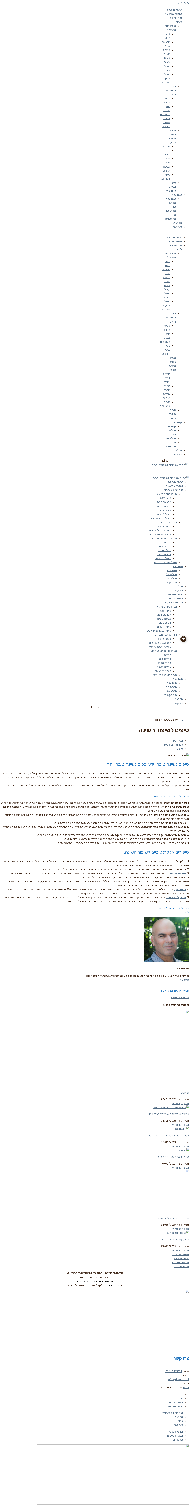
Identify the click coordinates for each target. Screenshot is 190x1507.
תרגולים (185, 1092)
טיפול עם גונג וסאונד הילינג (174, 1239)
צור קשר (177, 227)
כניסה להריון (164, 526)
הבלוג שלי (170, 210)
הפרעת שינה (164, 502)
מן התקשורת (170, 582)
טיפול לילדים (164, 514)
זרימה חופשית (174, 9)
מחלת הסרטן (164, 550)
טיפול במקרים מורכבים (165, 78)
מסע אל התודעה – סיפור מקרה (172, 1157)
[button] (176, 232)
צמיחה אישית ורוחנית (166, 122)
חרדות (166, 146)
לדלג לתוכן (183, 3)
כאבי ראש (165, 498)
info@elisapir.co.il (178, 1379)
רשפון (186, 1387)
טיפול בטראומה (163, 558)
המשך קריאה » (180, 1103)
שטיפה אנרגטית (173, 13)
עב (167, 461)
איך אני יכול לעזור (173, 490)
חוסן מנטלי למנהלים (165, 110)
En (162, 461)
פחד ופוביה (165, 546)
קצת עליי (177, 194)
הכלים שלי (171, 574)
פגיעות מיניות (164, 506)
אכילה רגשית (164, 554)
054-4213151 (173, 1371)
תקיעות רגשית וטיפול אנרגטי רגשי (171, 1218)
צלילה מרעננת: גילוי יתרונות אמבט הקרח (168, 1135)
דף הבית (184, 719)
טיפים (180, 748)
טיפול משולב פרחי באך (171, 186)
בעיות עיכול (165, 510)
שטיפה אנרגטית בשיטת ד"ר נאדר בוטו (169, 1114)
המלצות (177, 223)
